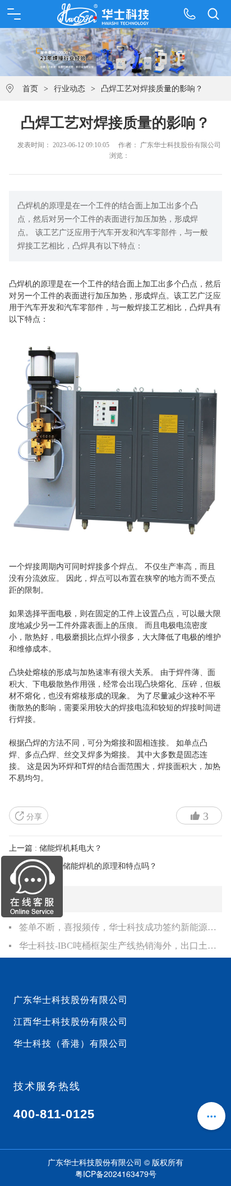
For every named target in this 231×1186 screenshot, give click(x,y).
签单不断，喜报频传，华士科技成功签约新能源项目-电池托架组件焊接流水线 (120, 927)
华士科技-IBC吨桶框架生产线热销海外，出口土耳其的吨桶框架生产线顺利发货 (120, 945)
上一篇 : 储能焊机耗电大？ (55, 848)
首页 (30, 89)
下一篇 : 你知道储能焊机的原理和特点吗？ (83, 866)
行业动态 (69, 89)
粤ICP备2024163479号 (115, 1173)
